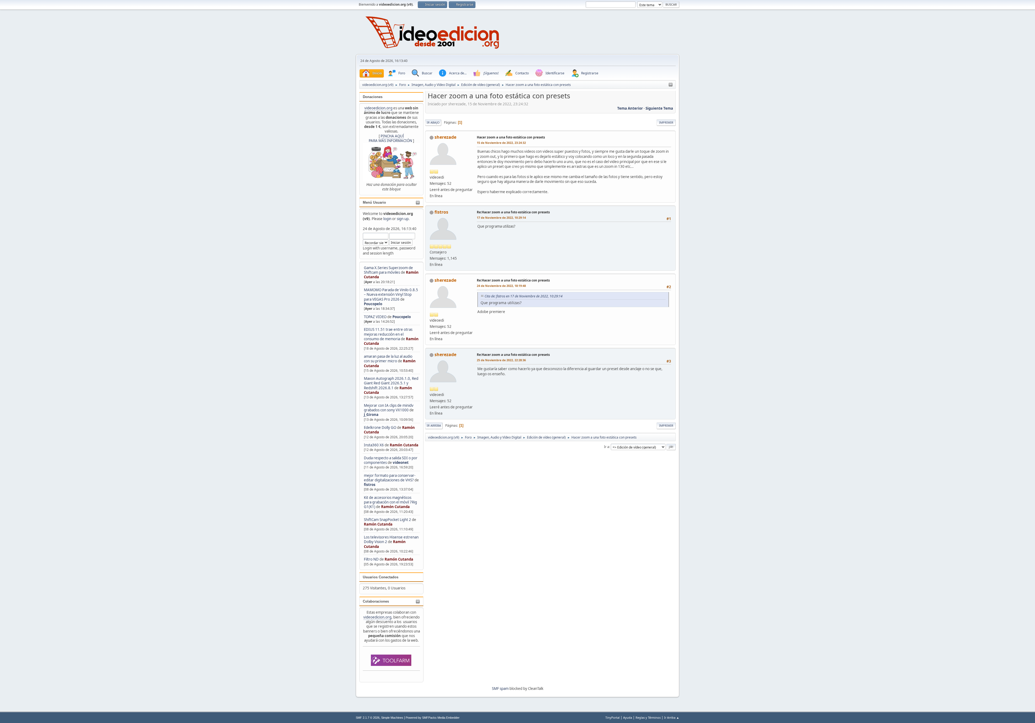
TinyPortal (612, 717)
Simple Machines (392, 717)
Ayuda (627, 717)
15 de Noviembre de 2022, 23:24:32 (501, 143)
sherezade (445, 137)
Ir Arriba (434, 425)
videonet (401, 462)
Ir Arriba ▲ (671, 717)
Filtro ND (372, 559)
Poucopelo (373, 303)
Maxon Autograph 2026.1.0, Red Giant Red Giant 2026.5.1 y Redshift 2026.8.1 (391, 383)
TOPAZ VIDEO (375, 316)
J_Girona (371, 414)
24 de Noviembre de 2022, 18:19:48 (501, 286)
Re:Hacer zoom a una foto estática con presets (513, 212)
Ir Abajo (433, 122)
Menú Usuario (374, 202)
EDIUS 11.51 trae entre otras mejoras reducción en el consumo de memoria (388, 334)
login (387, 218)
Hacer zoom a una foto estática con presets (511, 137)
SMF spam (500, 688)
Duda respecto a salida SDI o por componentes (391, 460)
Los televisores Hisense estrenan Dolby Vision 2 (391, 539)
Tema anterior (630, 108)
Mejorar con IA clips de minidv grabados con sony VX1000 (388, 407)
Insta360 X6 (374, 445)
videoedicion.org (378, 108)
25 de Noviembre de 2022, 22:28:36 (501, 360)
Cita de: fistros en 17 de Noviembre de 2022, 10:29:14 (524, 296)
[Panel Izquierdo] (670, 84)
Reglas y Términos (648, 717)
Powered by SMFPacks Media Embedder (433, 717)
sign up (403, 218)
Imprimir (666, 122)
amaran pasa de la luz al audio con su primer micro (388, 358)
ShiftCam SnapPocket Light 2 (387, 519)
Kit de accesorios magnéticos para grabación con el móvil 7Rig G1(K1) (390, 502)
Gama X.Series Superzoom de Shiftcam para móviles (388, 270)
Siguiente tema (659, 108)
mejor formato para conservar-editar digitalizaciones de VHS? (389, 477)
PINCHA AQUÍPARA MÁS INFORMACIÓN (390, 138)
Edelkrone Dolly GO (380, 427)
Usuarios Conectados (380, 577)
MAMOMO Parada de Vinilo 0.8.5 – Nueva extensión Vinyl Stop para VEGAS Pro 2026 (391, 294)
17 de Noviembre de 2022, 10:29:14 (501, 217)
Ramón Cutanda (404, 445)
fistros (369, 484)
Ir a (606, 446)
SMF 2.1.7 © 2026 (368, 717)
